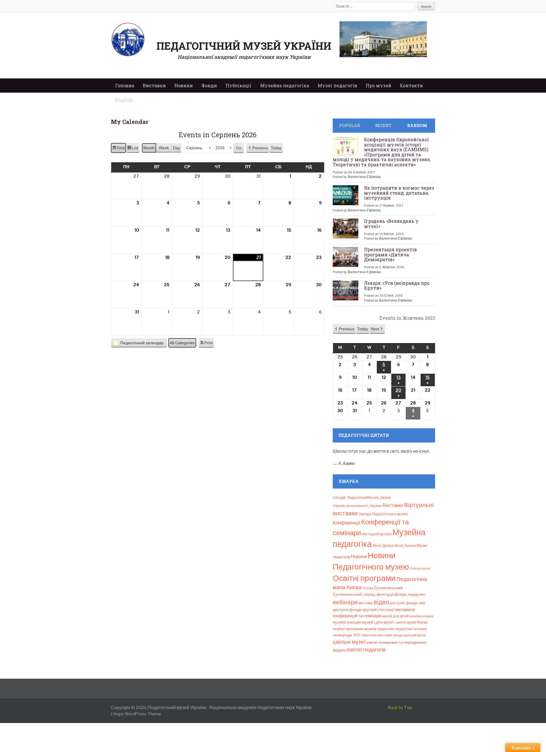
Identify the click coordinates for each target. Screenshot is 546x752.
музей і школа (395, 622)
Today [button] (276, 148)
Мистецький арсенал (377, 534)
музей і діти (372, 622)
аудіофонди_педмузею (405, 594)
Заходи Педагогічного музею (383, 514)
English (124, 100)
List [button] (132, 149)
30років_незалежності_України (357, 506)
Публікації (239, 85)
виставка (366, 603)
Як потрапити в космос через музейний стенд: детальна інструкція (399, 193)
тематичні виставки (376, 635)
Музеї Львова (405, 546)
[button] (257, 148)
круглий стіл (373, 609)
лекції (389, 610)
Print (206, 344)
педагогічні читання (411, 629)
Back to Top (400, 708)
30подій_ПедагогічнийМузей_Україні (362, 497)
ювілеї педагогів (366, 649)
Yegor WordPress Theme (137, 714)
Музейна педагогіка (284, 85)
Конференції (346, 523)
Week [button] (164, 148)
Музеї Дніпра (383, 546)
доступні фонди (347, 609)
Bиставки (393, 505)
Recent (383, 125)
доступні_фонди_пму (407, 603)
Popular (349, 125)
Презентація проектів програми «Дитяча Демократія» (390, 254)
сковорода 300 (346, 635)
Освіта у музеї (420, 568)
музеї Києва (417, 622)
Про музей (378, 85)
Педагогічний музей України (243, 46)
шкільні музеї (349, 641)
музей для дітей (395, 616)
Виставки (154, 85)
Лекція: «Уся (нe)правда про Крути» (396, 285)
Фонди (209, 85)
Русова (368, 588)
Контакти (411, 85)
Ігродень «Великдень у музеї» (391, 223)
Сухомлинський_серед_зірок (359, 594)
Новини (183, 85)
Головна (124, 85)
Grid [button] (118, 149)
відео (381, 602)
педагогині (385, 629)
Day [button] (176, 148)
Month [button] (149, 148)
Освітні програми (364, 578)
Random (417, 125)
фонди (397, 635)
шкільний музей (414, 635)
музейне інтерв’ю (421, 616)
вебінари (345, 602)
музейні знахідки (347, 622)
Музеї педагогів (337, 85)
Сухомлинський (388, 587)
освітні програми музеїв (354, 628)
